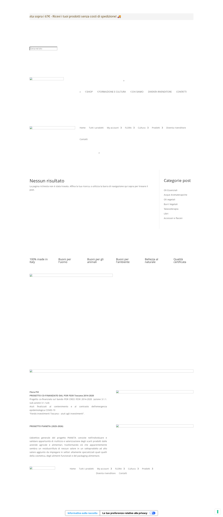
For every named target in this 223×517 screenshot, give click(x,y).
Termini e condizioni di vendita (160, 348)
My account (113, 127)
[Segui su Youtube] (191, 479)
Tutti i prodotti (96, 127)
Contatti (84, 139)
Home (83, 127)
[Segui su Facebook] (184, 468)
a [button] (123, 80)
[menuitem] (130, 80)
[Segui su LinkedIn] (184, 479)
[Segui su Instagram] (191, 468)
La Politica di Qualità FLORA (158, 352)
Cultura (141, 127)
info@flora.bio (93, 344)
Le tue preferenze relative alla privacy (124, 513)
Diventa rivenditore (176, 127)
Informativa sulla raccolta (82, 513)
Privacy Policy (151, 340)
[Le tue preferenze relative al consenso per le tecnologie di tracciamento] (218, 512)
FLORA (128, 127)
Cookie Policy (150, 344)
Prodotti (156, 127)
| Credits (111, 493)
